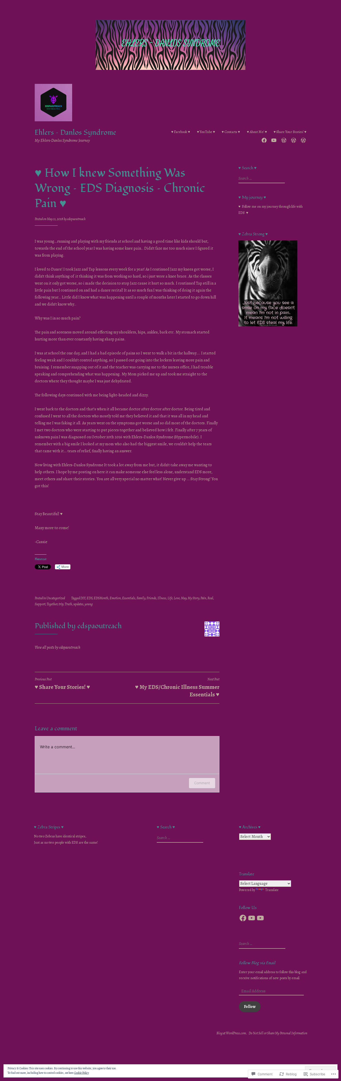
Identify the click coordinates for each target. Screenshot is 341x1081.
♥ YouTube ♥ (206, 132)
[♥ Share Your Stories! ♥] (303, 140)
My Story (193, 598)
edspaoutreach (76, 219)
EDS (89, 598)
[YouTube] (252, 918)
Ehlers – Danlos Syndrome (75, 133)
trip (61, 604)
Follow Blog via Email (257, 963)
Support (40, 604)
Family (141, 598)
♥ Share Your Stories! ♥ (290, 132)
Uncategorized (55, 598)
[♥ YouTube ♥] (274, 140)
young (89, 604)
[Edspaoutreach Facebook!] (264, 140)
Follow (250, 1006)
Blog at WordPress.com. (231, 1033)
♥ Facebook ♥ (180, 132)
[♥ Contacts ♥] (284, 140)
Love (177, 598)
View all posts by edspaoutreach (57, 647)
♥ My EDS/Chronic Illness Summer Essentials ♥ (177, 687)
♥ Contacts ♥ (231, 132)
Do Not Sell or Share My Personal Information (278, 1033)
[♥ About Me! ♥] (294, 140)
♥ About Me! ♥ (257, 132)
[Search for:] (261, 178)
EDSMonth (101, 598)
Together (52, 604)
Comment (202, 783)
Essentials (128, 598)
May (183, 598)
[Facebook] (243, 918)
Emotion (115, 598)
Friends (151, 598)
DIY (82, 598)
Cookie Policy (81, 1073)
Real (210, 598)
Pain (203, 598)
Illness (162, 598)
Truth (68, 604)
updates (78, 604)
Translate (272, 890)
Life (170, 598)
